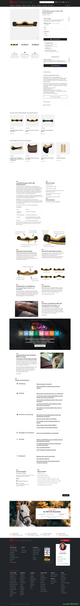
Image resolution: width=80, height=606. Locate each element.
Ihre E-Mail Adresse (41, 514)
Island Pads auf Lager (13, 589)
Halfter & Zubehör (63, 577)
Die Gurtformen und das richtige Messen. (53, 201)
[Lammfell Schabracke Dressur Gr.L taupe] (32, 148)
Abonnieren (62, 514)
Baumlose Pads (22, 581)
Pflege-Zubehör (63, 579)
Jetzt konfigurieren (55, 65)
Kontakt (11, 560)
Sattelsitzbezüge (63, 574)
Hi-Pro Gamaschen (53, 581)
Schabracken (42, 576)
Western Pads (22, 576)
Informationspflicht (35, 552)
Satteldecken (42, 579)
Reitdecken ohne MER (54, 574)
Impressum (34, 557)
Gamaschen (22, 591)
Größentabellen (12, 555)
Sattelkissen (42, 574)
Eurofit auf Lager (12, 576)
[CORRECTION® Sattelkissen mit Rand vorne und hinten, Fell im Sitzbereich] (16, 148)
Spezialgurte (22, 589)
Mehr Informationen (55, 96)
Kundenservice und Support (14, 557)
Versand (58, 23)
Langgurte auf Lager (13, 581)
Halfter (11, 596)
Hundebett (62, 584)
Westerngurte (32, 577)
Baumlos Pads (43, 586)
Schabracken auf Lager (13, 574)
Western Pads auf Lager (13, 584)
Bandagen (11, 594)
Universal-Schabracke (44, 591)
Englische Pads (22, 574)
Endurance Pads (22, 582)
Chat (18, 478)
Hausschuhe (63, 591)
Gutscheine (62, 589)
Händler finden (23, 552)
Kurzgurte (21, 584)
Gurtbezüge (62, 576)
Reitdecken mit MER (54, 576)
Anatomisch (32, 582)
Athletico (31, 586)
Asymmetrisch (32, 584)
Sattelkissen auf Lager (13, 577)
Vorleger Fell (63, 586)
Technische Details (46, 101)
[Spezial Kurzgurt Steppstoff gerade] (47, 120)
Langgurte (21, 586)
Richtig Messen (12, 552)
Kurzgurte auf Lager (13, 579)
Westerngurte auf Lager (13, 582)
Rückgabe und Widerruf (36, 550)
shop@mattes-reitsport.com (23, 481)
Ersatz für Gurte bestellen (14, 550)
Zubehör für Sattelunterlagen (65, 582)
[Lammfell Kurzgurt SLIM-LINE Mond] (32, 120)
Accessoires (63, 581)
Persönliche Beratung (13, 562)
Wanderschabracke (43, 577)
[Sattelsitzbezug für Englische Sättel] (47, 148)
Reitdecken (21, 594)
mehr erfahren (44, 314)
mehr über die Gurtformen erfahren (48, 293)
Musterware (12, 591)
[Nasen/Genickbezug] (63, 148)
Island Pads (22, 579)
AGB (33, 555)
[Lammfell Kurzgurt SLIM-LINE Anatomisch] (16, 120)
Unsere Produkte (23, 550)
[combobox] (46, 2)
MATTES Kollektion (13, 586)
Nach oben (66, 540)
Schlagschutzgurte (33, 579)
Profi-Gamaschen (53, 580)
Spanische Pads (22, 577)
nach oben (66, 495)
